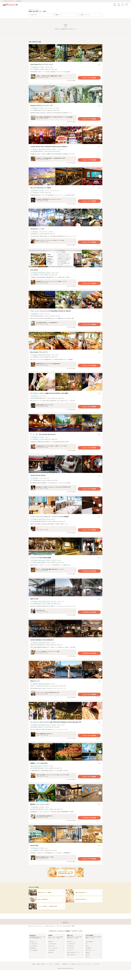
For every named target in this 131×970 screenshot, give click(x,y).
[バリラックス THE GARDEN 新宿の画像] (65, 546)
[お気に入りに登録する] (99, 64)
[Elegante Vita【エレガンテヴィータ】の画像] (65, 94)
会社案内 (33, 964)
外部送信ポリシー (58, 964)
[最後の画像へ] (100, 53)
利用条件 (42, 964)
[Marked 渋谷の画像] (65, 834)
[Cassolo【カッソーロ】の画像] (65, 217)
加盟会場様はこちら (66, 964)
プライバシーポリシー (50, 964)
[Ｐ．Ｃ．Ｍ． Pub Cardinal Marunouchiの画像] (65, 423)
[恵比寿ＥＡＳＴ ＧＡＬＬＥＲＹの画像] (65, 793)
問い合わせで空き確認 (90, 571)
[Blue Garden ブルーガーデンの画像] (65, 341)
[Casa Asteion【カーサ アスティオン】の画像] (65, 53)
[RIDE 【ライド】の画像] (65, 669)
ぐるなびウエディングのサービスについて (84, 964)
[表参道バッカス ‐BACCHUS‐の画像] (65, 752)
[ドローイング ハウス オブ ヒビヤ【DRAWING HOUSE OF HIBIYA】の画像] (65, 299)
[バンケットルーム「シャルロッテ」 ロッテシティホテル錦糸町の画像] (65, 505)
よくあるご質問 (96, 964)
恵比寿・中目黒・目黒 (66, 926)
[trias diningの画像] (65, 258)
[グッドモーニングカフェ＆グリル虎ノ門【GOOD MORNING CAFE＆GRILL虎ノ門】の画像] (65, 711)
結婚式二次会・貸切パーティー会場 (52, 926)
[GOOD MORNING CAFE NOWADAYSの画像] (65, 628)
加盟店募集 (73, 964)
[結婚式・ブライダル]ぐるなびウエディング (36, 926)
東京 (61, 926)
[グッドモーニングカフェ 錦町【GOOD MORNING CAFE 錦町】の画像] (65, 382)
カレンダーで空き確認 (90, 77)
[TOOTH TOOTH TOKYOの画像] (65, 464)
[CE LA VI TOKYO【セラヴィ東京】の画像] (65, 176)
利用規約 (38, 964)
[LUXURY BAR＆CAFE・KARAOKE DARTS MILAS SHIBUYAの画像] (65, 135)
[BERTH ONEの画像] (65, 587)
